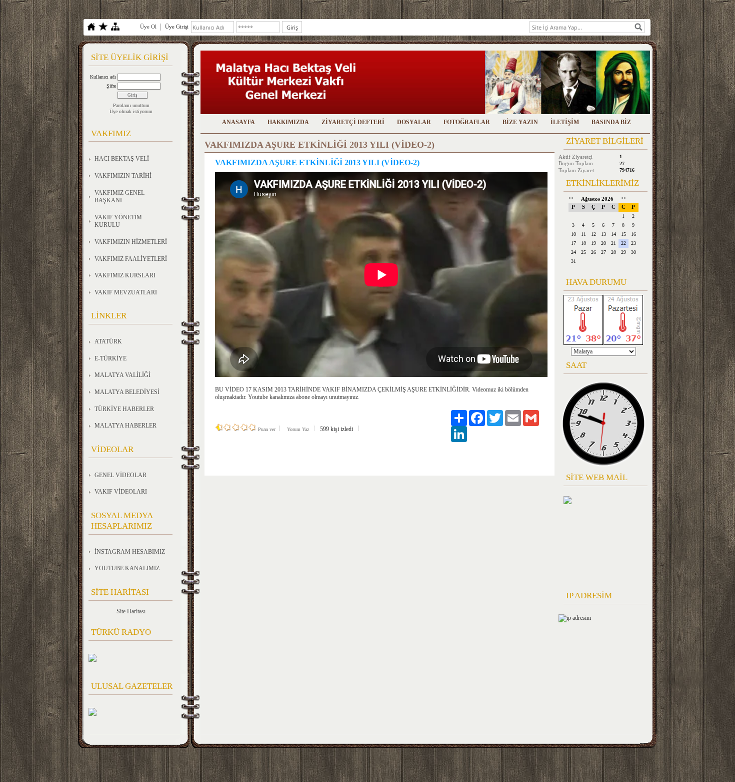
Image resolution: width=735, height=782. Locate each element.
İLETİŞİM (564, 122)
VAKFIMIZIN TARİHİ (123, 175)
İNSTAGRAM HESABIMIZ (129, 551)
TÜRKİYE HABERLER (124, 409)
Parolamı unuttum (131, 105)
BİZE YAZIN (520, 122)
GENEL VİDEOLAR (120, 475)
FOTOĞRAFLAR (467, 122)
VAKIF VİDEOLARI (120, 491)
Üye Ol (148, 27)
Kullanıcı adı (103, 77)
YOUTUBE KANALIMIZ (127, 568)
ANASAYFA (238, 122)
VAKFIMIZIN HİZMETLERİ (130, 241)
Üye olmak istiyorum (131, 111)
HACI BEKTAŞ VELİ (121, 158)
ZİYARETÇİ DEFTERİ (353, 122)
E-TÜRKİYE (110, 358)
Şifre (111, 86)
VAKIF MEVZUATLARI (125, 292)
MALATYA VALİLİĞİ (122, 374)
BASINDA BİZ (611, 122)
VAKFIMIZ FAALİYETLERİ (130, 258)
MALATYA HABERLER (125, 425)
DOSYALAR (414, 122)
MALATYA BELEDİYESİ (127, 392)
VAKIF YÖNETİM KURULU (118, 221)
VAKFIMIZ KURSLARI (125, 275)
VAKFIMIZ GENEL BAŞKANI (119, 196)
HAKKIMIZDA (288, 122)
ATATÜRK (108, 341)
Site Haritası (131, 611)
